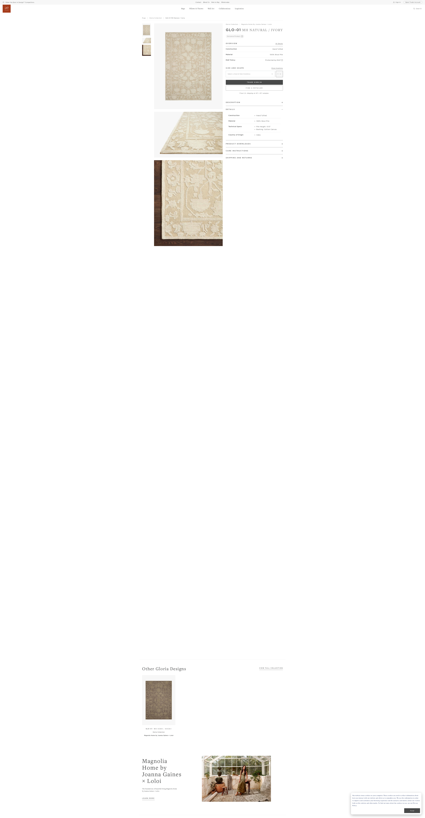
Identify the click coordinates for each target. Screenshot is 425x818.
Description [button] (233, 102)
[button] (183, 9)
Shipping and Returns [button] (239, 158)
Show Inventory (277, 68)
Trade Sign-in (254, 82)
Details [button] (230, 109)
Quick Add (157, 722)
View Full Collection (271, 668)
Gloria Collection (232, 24)
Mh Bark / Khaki (159, 729)
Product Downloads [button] (238, 144)
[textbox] (250, 74)
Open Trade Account (413, 2)
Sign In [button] (398, 2)
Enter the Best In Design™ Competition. (20, 2)
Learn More (148, 798)
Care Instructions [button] (237, 151)
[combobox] (250, 74)
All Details (279, 43)
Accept (412, 811)
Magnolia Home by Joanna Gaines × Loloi (256, 24)
